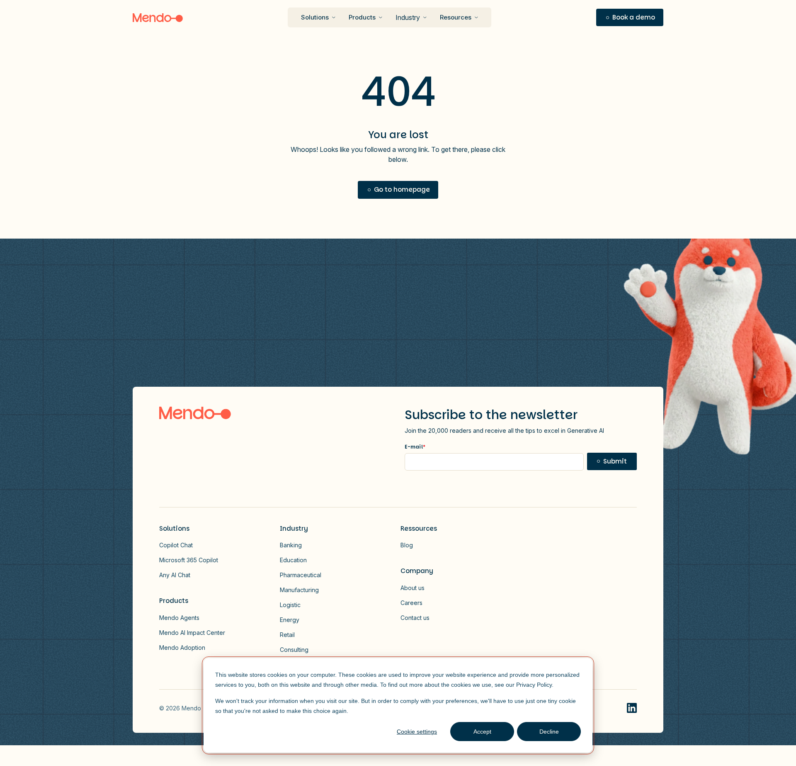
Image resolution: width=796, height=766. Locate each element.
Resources (455, 17)
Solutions (315, 17)
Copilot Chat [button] (176, 545)
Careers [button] (411, 602)
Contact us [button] (415, 617)
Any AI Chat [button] (174, 574)
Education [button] (293, 560)
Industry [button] (408, 17)
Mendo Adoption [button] (182, 647)
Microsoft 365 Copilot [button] (188, 560)
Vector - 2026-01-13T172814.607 (632, 708)
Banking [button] (291, 545)
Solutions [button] (174, 528)
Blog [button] (406, 545)
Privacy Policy (534, 684)
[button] (629, 18)
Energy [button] (289, 619)
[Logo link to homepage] (195, 413)
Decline (549, 731)
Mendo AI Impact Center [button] (192, 632)
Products (362, 17)
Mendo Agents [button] (179, 617)
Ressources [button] (418, 528)
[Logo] (158, 17)
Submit (615, 461)
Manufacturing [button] (299, 589)
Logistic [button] (290, 604)
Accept (482, 731)
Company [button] (416, 570)
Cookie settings (417, 731)
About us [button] (412, 587)
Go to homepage (402, 189)
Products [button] (173, 600)
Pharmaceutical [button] (300, 574)
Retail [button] (287, 634)
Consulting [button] (294, 649)
